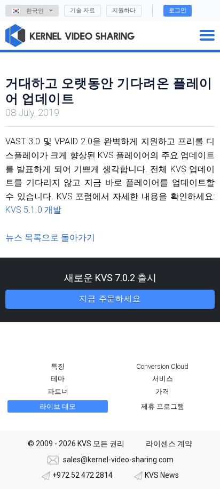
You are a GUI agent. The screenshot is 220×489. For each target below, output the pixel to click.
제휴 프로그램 (162, 406)
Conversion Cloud (162, 366)
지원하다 (124, 10)
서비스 (162, 379)
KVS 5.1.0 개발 (33, 210)
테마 (58, 379)
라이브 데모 (58, 406)
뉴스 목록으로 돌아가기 (50, 237)
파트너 (58, 391)
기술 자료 (82, 10)
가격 (162, 391)
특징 (58, 366)
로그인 (177, 10)
